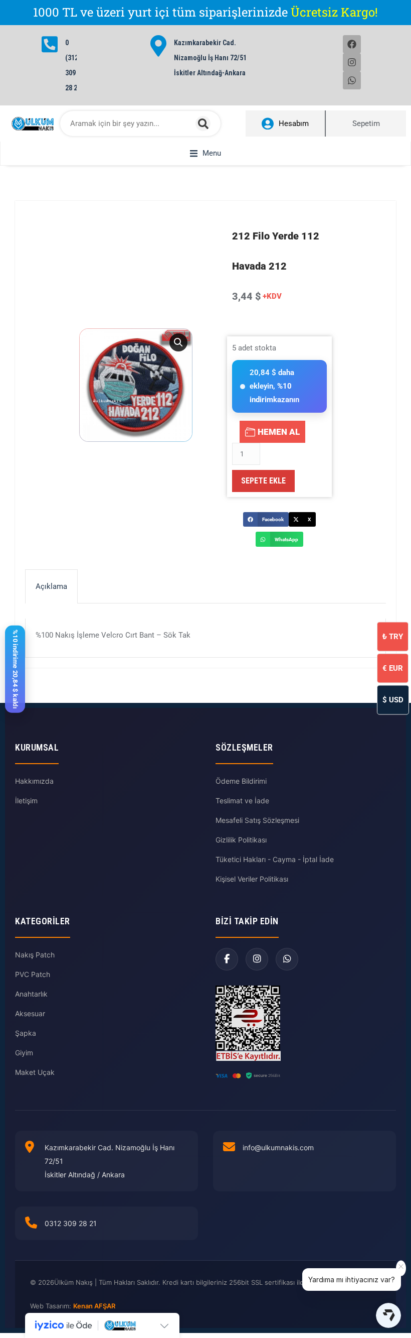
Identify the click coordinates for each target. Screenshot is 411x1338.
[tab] (51, 586)
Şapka (25, 1033)
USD (392, 699)
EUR (392, 667)
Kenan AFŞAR (94, 1306)
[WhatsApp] (287, 959)
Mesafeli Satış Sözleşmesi (257, 820)
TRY (392, 636)
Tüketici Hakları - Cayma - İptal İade (275, 859)
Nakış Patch (35, 954)
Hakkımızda (34, 781)
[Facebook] (352, 44)
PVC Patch (32, 974)
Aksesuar (30, 1013)
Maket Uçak (35, 1072)
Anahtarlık (31, 994)
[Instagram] (352, 62)
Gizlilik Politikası (241, 839)
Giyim (24, 1052)
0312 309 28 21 (71, 1223)
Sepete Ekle (263, 480)
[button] (205, 153)
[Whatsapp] (352, 80)
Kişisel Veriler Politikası (252, 879)
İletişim (26, 800)
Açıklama (51, 586)
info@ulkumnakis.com (278, 1147)
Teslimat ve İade (242, 800)
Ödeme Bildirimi (241, 781)
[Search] (203, 123)
